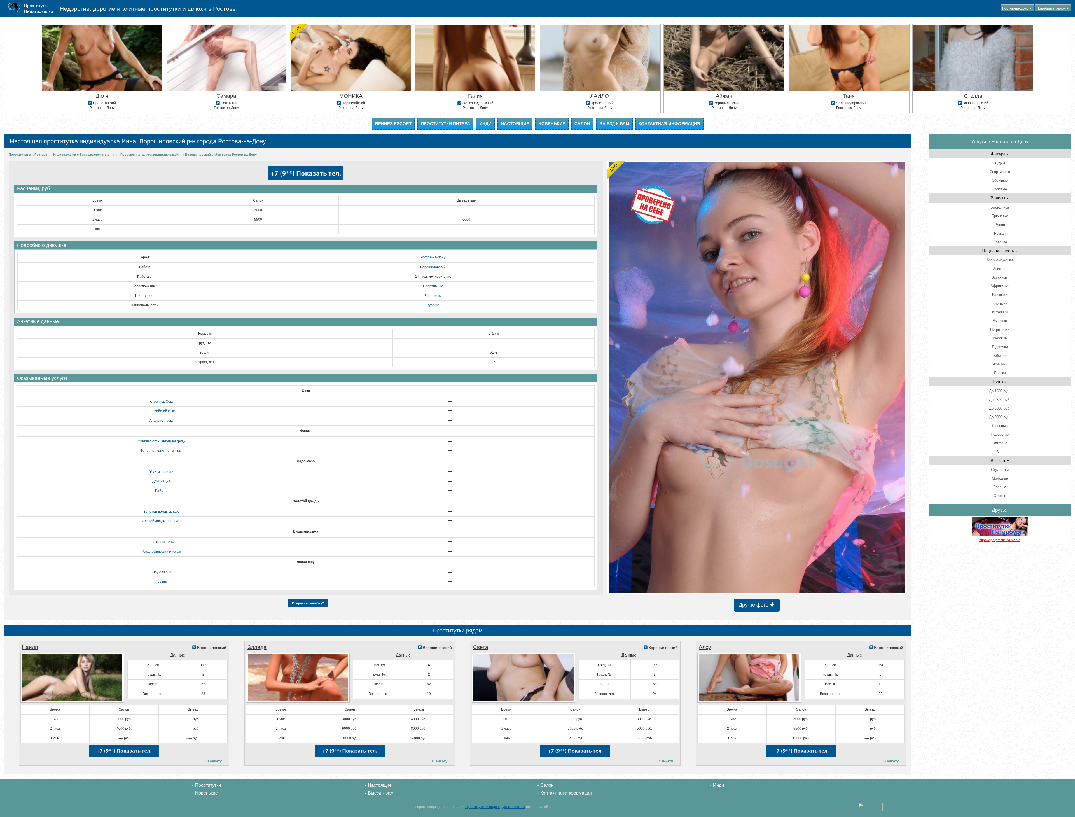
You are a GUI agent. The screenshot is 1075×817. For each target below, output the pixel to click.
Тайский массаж (161, 542)
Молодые (1000, 478)
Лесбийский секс (161, 411)
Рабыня (161, 491)
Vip (999, 452)
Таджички (1000, 347)
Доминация (161, 481)
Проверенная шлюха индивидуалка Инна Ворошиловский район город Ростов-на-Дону (188, 154)
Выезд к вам (614, 123)
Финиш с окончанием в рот (161, 451)
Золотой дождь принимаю (161, 521)
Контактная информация (669, 123)
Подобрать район (1052, 8)
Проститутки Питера (445, 123)
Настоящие (515, 123)
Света (480, 647)
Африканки (999, 286)
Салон (582, 123)
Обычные (1000, 180)
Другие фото (754, 605)
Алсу (705, 647)
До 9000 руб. (1000, 417)
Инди (485, 123)
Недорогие (1000, 434)
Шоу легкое (161, 582)
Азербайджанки (1000, 260)
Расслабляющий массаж (161, 552)
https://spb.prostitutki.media (999, 540)
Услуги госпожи (161, 472)
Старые (1000, 496)
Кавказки (999, 295)
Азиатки (999, 269)
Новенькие (551, 123)
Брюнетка (1000, 216)
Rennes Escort (393, 123)
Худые (999, 163)
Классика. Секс (161, 401)
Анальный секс (161, 420)
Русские (433, 305)
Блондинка (999, 207)
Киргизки (999, 303)
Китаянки (1000, 312)
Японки (1000, 373)
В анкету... (215, 761)
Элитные (999, 443)
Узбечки (999, 355)
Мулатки (999, 321)
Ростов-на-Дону (1017, 8)
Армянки (999, 277)
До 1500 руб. (1000, 391)
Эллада (257, 647)
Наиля (30, 647)
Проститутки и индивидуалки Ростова (495, 807)
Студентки (1000, 470)
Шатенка (999, 242)
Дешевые (1000, 426)
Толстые (1000, 189)
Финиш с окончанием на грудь (161, 441)
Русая (1000, 225)
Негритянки (999, 329)
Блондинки (433, 296)
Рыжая (1000, 233)
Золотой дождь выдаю (161, 511)
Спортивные (433, 286)
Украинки (999, 364)
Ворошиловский (433, 267)
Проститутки (208, 785)
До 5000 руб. (1000, 408)
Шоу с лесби (161, 572)
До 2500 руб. (1000, 400)
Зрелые (999, 487)
